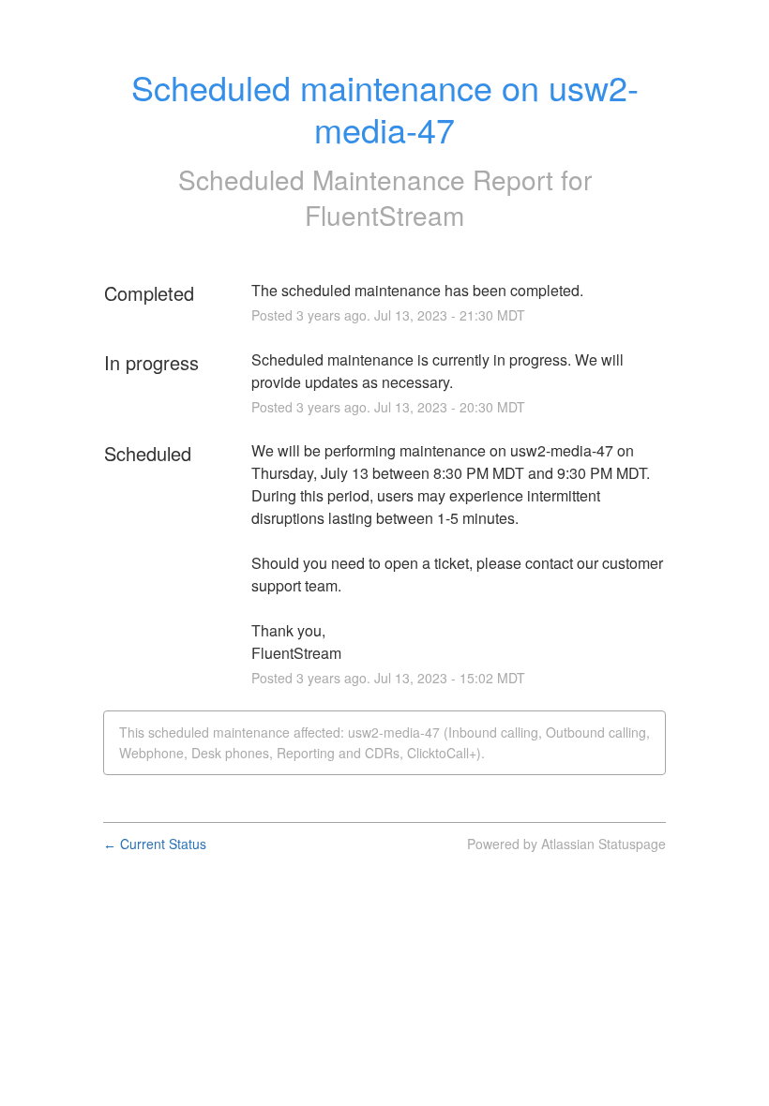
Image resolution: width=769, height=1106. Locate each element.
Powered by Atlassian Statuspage (566, 843)
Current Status (154, 843)
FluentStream (384, 214)
